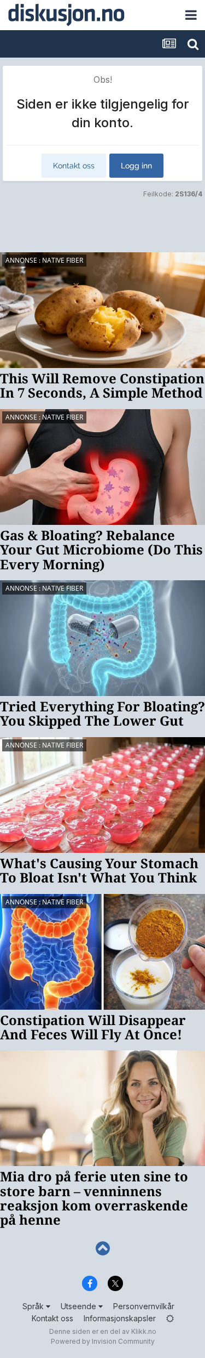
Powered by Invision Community (103, 1341)
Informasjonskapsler (120, 1318)
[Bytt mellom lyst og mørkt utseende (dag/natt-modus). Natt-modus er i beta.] (170, 1318)
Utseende (79, 1306)
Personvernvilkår (143, 1306)
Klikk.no (143, 1331)
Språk (34, 1306)
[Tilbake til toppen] (102, 1248)
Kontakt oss (74, 165)
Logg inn (136, 165)
